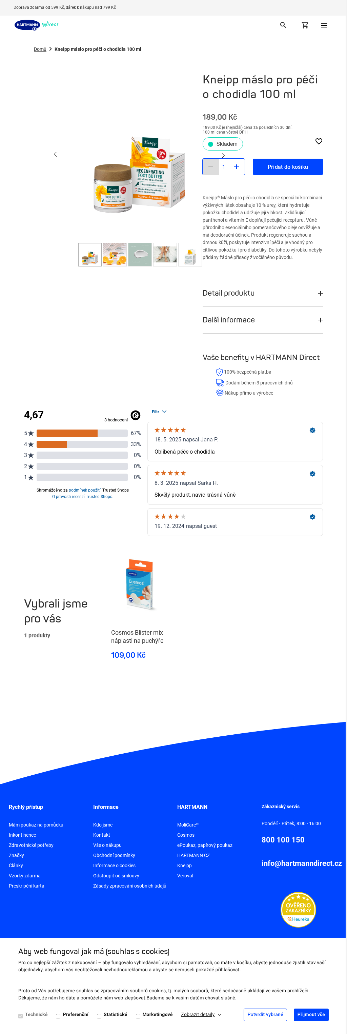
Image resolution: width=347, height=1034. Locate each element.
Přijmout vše (311, 1014)
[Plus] (236, 167)
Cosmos (186, 835)
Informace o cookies (114, 865)
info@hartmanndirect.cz (302, 863)
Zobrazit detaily (198, 1014)
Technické (36, 1014)
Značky (16, 855)
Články (16, 865)
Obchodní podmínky (114, 855)
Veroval (185, 875)
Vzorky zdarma (25, 875)
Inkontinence (22, 835)
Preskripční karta (26, 886)
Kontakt (101, 835)
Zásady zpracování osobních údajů (129, 886)
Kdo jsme (103, 825)
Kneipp (184, 865)
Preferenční (75, 1014)
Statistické (115, 1014)
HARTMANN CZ (193, 855)
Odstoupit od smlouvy (116, 875)
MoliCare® (188, 825)
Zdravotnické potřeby (31, 845)
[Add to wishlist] (319, 141)
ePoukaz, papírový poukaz (204, 845)
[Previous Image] (55, 155)
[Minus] (211, 167)
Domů (40, 49)
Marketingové (158, 1014)
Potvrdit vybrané (265, 1014)
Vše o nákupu (107, 845)
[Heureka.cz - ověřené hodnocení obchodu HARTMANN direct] (298, 909)
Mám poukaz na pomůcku (36, 825)
